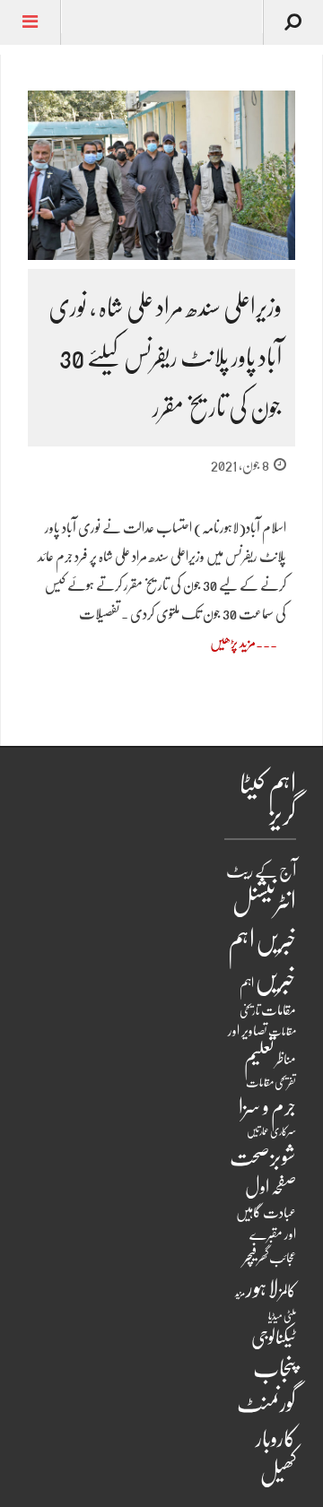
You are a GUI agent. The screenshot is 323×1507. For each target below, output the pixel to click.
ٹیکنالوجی (273, 1337)
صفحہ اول (270, 1187)
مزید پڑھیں (233, 643)
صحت (249, 1157)
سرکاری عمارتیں (271, 1131)
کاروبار (276, 1438)
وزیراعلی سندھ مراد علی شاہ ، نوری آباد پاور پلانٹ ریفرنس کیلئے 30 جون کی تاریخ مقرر (165, 358)
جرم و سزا (267, 1107)
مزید (240, 1293)
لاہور (262, 1288)
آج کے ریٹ (261, 871)
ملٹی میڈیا (282, 1316)
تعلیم (259, 1057)
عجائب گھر (277, 1257)
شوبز (283, 1157)
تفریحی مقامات (271, 1082)
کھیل (278, 1473)
